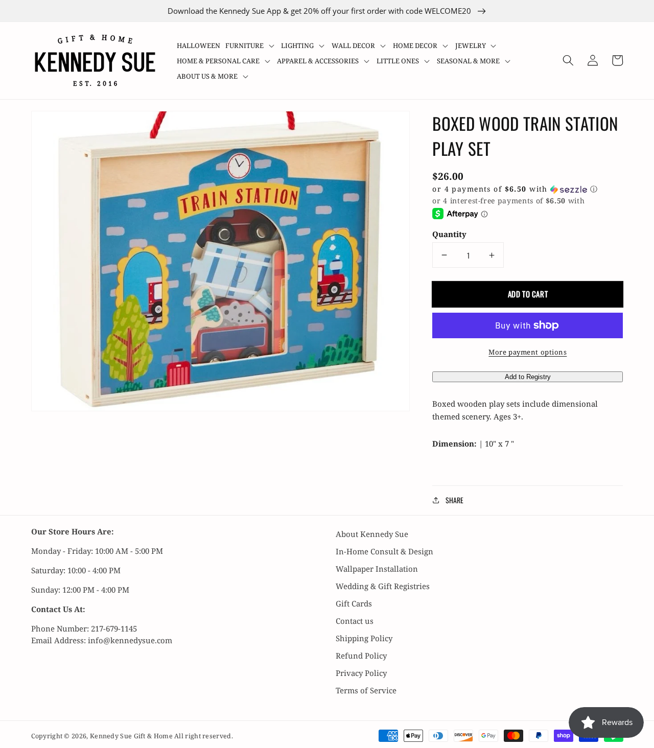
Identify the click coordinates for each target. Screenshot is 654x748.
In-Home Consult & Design (384, 551)
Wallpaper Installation (377, 569)
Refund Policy (361, 655)
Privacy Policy (361, 673)
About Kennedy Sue (372, 534)
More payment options (527, 352)
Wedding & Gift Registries (383, 586)
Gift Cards (354, 603)
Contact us (354, 621)
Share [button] (454, 500)
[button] (251, 45)
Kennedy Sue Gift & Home (132, 736)
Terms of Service (366, 690)
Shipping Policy (364, 638)
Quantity (449, 234)
